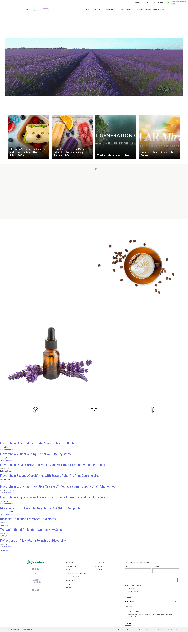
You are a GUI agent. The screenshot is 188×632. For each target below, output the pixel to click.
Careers (138, 3)
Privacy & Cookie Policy (124, 629)
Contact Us (150, 3)
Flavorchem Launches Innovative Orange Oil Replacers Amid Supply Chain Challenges (57, 486)
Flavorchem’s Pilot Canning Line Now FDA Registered (36, 454)
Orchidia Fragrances (101, 570)
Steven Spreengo (7, 449)
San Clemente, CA (71, 570)
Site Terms (134, 629)
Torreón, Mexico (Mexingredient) (76, 573)
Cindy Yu (5, 525)
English (178, 2)
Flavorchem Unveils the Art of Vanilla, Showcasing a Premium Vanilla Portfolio (52, 465)
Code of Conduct (162, 629)
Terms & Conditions (133, 611)
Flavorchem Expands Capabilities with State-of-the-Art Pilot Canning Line (49, 475)
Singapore (69, 587)
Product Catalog (158, 9)
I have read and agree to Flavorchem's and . (151, 615)
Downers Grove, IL (72, 566)
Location (129, 597)
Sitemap (178, 629)
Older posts (4, 550)
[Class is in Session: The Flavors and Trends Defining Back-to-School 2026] (28, 137)
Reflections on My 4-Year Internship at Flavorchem (34, 540)
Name (128, 566)
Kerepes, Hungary (71, 580)
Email (127, 576)
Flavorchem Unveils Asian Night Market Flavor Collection (38, 443)
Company (156, 566)
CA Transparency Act (151, 629)
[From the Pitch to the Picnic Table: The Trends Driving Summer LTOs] (72, 137)
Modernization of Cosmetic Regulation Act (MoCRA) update (40, 508)
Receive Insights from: (133, 585)
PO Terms (141, 629)
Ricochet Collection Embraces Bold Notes (28, 519)
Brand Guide (171, 629)
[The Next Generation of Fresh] (115, 137)
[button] (173, 207)
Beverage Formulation (143, 9)
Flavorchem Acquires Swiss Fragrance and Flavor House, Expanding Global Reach (54, 497)
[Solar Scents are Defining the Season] (159, 137)
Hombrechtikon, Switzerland (75, 577)
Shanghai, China (71, 584)
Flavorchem (98, 566)
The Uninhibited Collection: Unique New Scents (32, 529)
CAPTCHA (128, 606)
